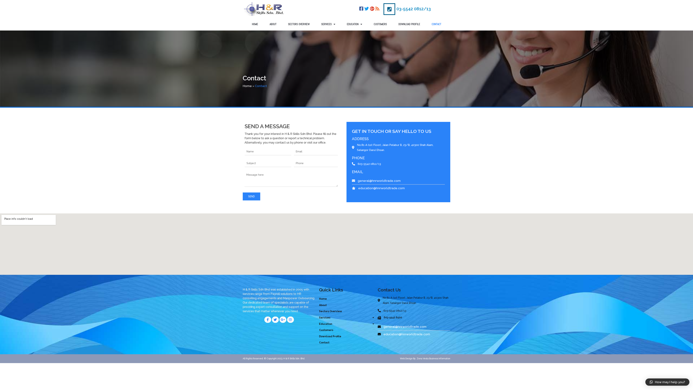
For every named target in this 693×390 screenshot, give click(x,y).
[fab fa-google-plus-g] (282, 320)
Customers (380, 24)
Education (353, 24)
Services (326, 24)
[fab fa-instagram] (290, 320)
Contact (436, 24)
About (273, 24)
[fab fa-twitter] (275, 320)
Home (255, 24)
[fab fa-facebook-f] (267, 320)
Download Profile (409, 24)
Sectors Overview (299, 24)
